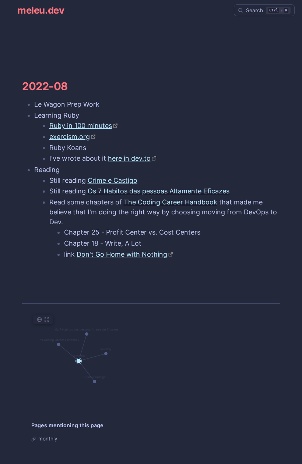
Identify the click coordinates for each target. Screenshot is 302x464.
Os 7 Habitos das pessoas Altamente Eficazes (158, 191)
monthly (47, 439)
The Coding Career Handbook (170, 202)
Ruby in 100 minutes (80, 125)
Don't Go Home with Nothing (122, 254)
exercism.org (69, 136)
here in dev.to (129, 158)
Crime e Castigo (112, 180)
